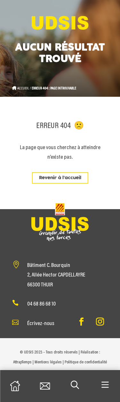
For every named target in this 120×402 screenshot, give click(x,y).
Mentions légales (48, 362)
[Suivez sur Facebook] (82, 322)
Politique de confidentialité (86, 362)
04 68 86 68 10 (41, 304)
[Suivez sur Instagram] (100, 322)
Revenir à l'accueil (60, 178)
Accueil (23, 88)
